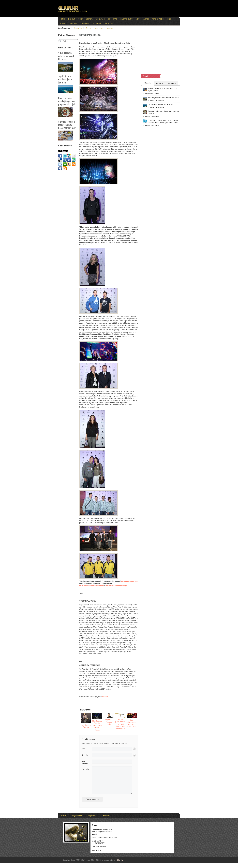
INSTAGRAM (109, 23)
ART (137, 19)
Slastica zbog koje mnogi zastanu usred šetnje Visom (67, 124)
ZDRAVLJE (100, 19)
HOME (62, 19)
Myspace (60, 168)
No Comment (155, 93)
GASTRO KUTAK (126, 19)
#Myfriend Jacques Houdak (108, 722)
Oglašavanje (84, 23)
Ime (83, 748)
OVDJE (105, 697)
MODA (80, 19)
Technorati (65, 164)
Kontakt (62, 23)
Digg (65, 160)
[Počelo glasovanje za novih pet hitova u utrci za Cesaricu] (120, 715)
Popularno (159, 83)
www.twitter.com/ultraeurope (116, 586)
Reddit (60, 164)
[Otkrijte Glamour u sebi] (72, 12)
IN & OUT (71, 19)
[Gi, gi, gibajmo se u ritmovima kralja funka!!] (132, 715)
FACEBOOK (96, 23)
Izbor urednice (65, 47)
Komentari (172, 83)
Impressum (73, 23)
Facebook (60, 156)
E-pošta (85, 755)
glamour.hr (99, 28)
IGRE (169, 19)
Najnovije (148, 83)
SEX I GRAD (112, 19)
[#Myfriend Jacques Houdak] (109, 715)
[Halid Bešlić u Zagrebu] (86, 718)
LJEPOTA (89, 19)
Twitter (65, 156)
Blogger (74, 164)
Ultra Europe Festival (90, 35)
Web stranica (85, 762)
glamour (88, 28)
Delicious (60, 160)
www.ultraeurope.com (129, 581)
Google (69, 160)
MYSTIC (146, 19)
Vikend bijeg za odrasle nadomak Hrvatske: (66, 56)
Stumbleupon (74, 160)
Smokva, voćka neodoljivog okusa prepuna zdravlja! (66, 101)
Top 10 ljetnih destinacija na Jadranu (65, 79)
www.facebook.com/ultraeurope (91, 586)
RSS (65, 168)
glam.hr (110, 28)
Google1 (69, 156)
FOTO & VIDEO (158, 19)
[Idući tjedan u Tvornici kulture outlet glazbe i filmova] (97, 716)
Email (74, 156)
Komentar (85, 769)
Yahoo (69, 164)
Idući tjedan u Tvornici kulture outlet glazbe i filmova (97, 725)
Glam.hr (119, 860)
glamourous (77, 28)
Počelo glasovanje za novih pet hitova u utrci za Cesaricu (120, 724)
